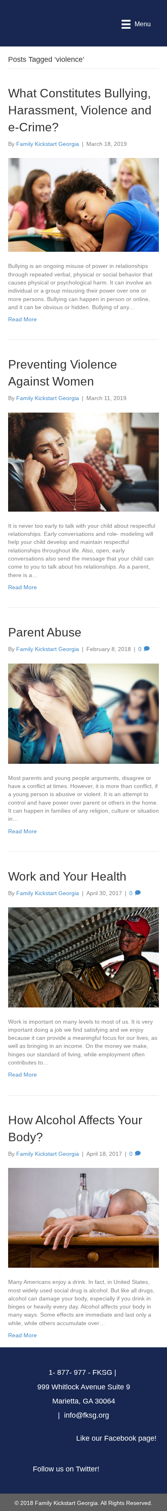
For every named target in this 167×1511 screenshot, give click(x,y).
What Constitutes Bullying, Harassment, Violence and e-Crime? (80, 110)
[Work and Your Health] (83, 957)
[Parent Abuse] (83, 713)
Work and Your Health (67, 876)
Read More (22, 319)
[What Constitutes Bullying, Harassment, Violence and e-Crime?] (83, 204)
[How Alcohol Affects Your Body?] (83, 1217)
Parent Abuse (44, 632)
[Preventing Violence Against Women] (83, 461)
